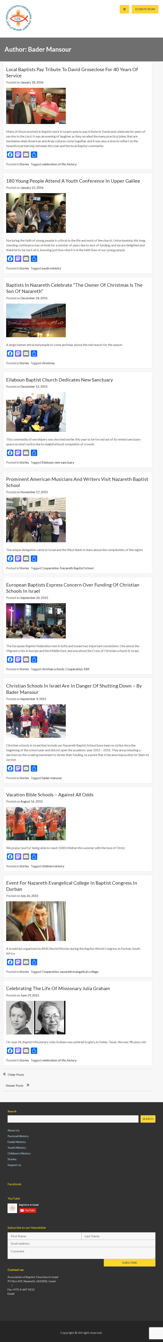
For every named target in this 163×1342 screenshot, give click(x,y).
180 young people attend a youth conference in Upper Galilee (73, 181)
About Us (13, 1130)
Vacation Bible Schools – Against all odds (49, 794)
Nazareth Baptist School (76, 568)
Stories (24, 164)
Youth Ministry (17, 1147)
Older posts (16, 1074)
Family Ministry (17, 1142)
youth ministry (51, 268)
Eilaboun (47, 462)
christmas (48, 363)
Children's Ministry (19, 1153)
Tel (10, 1285)
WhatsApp (19, 1285)
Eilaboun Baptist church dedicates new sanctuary (59, 379)
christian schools (53, 669)
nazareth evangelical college (79, 971)
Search (12, 1111)
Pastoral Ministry (18, 1136)
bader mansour (52, 778)
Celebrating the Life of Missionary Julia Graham (58, 988)
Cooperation (50, 568)
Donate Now (145, 9)
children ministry (53, 866)
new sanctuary (64, 462)
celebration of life (54, 164)
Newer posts (14, 1085)
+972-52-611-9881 (38, 1285)
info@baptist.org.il (26, 1293)
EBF (87, 669)
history (72, 164)
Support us (14, 1165)
